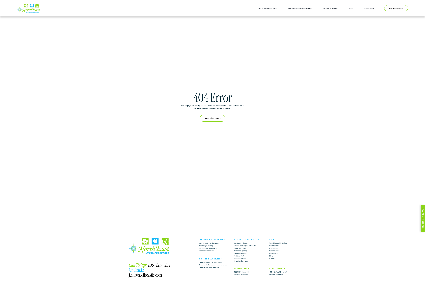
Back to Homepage (213, 118)
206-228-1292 (159, 265)
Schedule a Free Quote (396, 8)
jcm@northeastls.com (145, 275)
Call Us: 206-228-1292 (423, 218)
